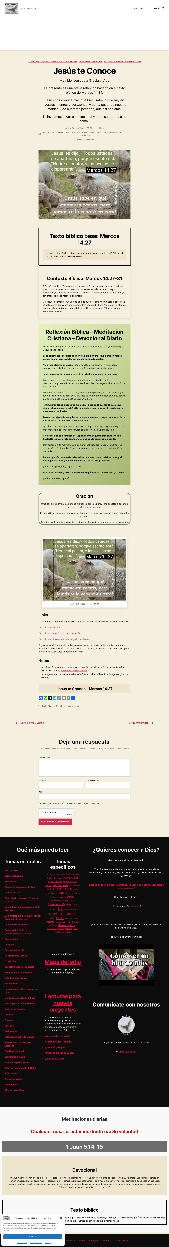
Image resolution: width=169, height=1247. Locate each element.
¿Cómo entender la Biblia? (58, 1041)
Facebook (70, 1240)
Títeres (75, 929)
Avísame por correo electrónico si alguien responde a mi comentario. (70, 803)
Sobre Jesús (11, 1073)
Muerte (75, 905)
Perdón (75, 918)
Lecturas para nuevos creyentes (63, 1003)
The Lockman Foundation (74, 670)
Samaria (75, 922)
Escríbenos (134, 906)
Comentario (44, 758)
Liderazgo (59, 897)
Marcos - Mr (53, 706)
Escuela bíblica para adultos (19, 967)
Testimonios (11, 1084)
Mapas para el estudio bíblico (20, 1003)
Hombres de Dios (64, 889)
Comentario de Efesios (17, 924)
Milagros (69, 905)
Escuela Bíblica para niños (18, 972)
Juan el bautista (73, 893)
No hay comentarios (86, 139)
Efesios (73, 877)
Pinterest (107, 1240)
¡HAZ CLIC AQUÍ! (127, 1051)
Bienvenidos (11, 881)
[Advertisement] (84, 34)
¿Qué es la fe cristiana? (57, 1036)
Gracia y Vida (77, 128)
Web (40, 792)
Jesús (44, 706)
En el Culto (10, 961)
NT (61, 706)
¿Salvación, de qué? (55, 1047)
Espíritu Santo (70, 881)
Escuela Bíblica (55, 881)
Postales (9, 1026)
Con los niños (12, 939)
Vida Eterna (59, 932)
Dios (65, 877)
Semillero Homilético (15, 1051)
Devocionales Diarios (90, 61)
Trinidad (68, 928)
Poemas (9, 1020)
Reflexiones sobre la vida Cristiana (122, 61)
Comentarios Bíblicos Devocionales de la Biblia (52, 61)
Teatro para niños (14, 1079)
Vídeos (68, 932)
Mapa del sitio (63, 961)
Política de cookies (22, 1243)
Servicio (53, 925)
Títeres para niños (14, 1090)
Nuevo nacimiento (70, 909)
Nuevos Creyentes (71, 706)
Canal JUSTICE (12, 892)
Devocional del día (14, 950)
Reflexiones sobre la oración (20, 1037)
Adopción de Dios (51, 874)
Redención (59, 922)
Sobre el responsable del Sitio (20, 1068)
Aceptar (33, 1237)
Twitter (82, 1240)
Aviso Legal (48, 1243)
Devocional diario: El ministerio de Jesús (59, 633)
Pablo (60, 918)
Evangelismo (11, 983)
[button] (61, 1218)
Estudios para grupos (16, 978)
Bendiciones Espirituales (72, 874)
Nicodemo (53, 909)
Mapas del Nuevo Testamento (62, 900)
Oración (9, 1014)
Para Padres (68, 918)
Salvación (67, 922)
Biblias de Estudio (14, 876)
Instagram (94, 1240)
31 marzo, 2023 (97, 128)
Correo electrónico (95, 780)
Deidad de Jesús (54, 878)
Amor (58, 874)
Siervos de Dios (66, 925)
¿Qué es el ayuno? (54, 1058)
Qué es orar (11, 1031)
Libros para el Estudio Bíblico (20, 998)
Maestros (69, 896)
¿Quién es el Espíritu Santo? (59, 1053)
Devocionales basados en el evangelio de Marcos (64, 639)
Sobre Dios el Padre (15, 1057)
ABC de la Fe (11, 870)
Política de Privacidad (36, 1243)
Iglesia (75, 889)
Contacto (9, 944)
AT (62, 874)
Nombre (43, 780)
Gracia (52, 889)
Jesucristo (50, 893)
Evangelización (74, 886)
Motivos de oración (15, 1009)
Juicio (52, 897)
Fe (48, 889)
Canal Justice (121, 1240)
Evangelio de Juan (56, 885)
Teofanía (61, 929)
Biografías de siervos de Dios (20, 887)
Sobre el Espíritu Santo (17, 1062)
